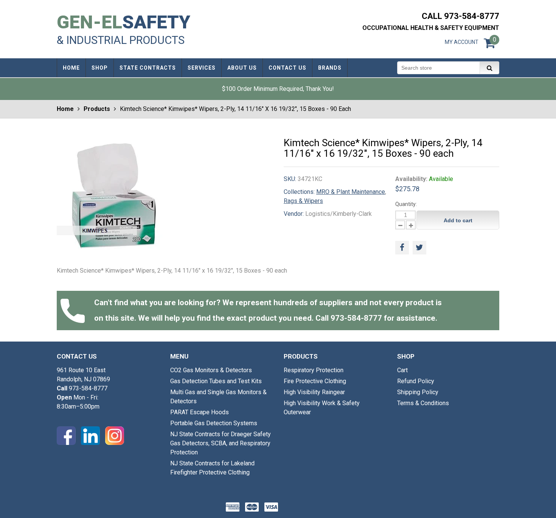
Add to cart (458, 220)
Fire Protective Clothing (315, 381)
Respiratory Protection (313, 370)
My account (461, 42)
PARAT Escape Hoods (199, 412)
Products (97, 108)
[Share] (402, 247)
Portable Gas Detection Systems (213, 423)
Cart (402, 370)
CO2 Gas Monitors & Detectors (211, 370)
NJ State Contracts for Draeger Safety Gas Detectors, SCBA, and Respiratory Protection (220, 443)
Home (65, 108)
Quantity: (406, 204)
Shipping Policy (417, 392)
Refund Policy (415, 381)
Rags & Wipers (303, 200)
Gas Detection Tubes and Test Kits (216, 381)
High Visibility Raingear (314, 392)
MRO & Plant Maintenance (350, 191)
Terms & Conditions (423, 403)
